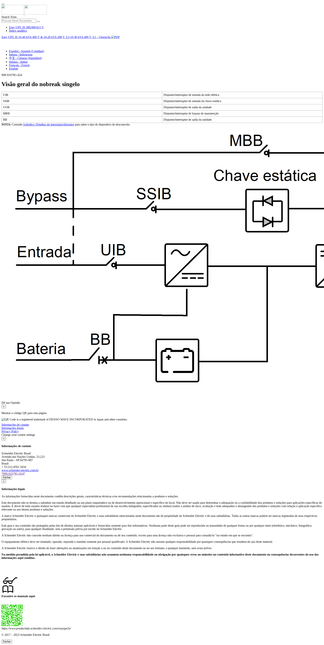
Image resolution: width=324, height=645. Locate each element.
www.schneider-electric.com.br (20, 470)
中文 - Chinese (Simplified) (25, 58)
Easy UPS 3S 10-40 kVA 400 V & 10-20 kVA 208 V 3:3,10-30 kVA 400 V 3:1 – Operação (56, 37)
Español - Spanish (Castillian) (26, 51)
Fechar (6, 477)
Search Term (9, 17)
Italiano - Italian (18, 61)
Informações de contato (15, 424)
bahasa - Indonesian (20, 54)
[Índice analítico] (3, 41)
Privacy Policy (10, 431)
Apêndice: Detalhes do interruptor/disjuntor (48, 124)
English (13, 68)
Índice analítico (18, 30)
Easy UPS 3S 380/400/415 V (26, 27)
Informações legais (13, 428)
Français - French (19, 65)
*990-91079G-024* (13, 473)
